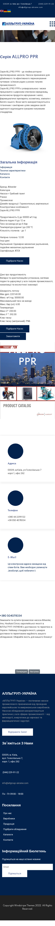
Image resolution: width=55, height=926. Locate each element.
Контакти (8, 840)
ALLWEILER (27, 662)
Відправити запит (17, 732)
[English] (2, 10)
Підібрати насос (14, 261)
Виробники (9, 818)
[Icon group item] (1, 14)
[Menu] (52, 24)
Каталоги (8, 834)
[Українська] (9, 10)
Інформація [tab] (6, 167)
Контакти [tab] (5, 177)
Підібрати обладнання (14, 829)
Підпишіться (14, 873)
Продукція (8, 824)
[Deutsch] (5, 10)
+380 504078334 (11, 616)
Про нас (7, 813)
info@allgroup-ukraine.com (15, 783)
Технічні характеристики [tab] (12, 170)
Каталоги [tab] (5, 174)
